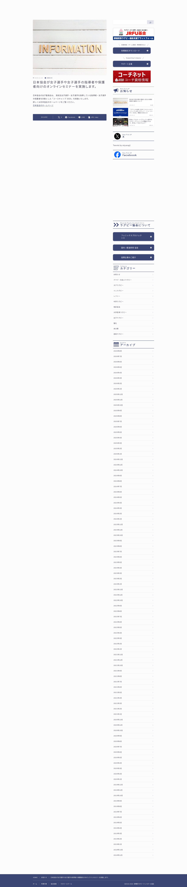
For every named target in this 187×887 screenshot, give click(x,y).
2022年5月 (118, 627)
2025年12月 (118, 394)
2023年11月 (118, 530)
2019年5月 (118, 822)
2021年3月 (118, 703)
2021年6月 (118, 687)
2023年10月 (118, 535)
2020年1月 (118, 779)
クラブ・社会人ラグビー (123, 280)
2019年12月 (118, 785)
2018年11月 (118, 855)
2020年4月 (118, 763)
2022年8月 (118, 611)
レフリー (117, 296)
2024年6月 (118, 492)
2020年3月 (118, 768)
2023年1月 (118, 584)
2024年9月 (118, 475)
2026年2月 (118, 383)
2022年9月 (118, 606)
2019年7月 (118, 812)
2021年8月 (118, 676)
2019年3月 (118, 833)
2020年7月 (118, 747)
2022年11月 (118, 595)
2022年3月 (118, 638)
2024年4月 (118, 503)
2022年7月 (118, 616)
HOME (35, 877)
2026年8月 (118, 351)
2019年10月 (118, 795)
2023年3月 (118, 573)
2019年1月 (118, 844)
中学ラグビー (118, 301)
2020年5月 (118, 757)
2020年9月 (118, 736)
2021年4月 (118, 698)
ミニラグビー (118, 291)
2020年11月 (118, 725)
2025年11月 (118, 400)
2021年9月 (118, 671)
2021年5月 (118, 692)
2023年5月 (118, 562)
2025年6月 (118, 427)
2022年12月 (118, 589)
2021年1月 (118, 714)
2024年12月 (118, 459)
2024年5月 (118, 497)
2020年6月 (118, 752)
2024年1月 (118, 519)
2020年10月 (118, 730)
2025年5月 (118, 432)
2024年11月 (118, 465)
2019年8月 (118, 806)
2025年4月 (118, 438)
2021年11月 (118, 660)
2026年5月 (118, 367)
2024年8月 (118, 481)
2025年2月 (118, 448)
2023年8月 (118, 546)
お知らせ (49, 78)
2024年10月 (118, 470)
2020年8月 (118, 741)
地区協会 (117, 307)
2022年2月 (118, 644)
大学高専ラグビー (120, 312)
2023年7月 (118, 551)
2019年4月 (118, 828)
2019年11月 (118, 790)
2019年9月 (118, 801)
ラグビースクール (66, 884)
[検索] (150, 22)
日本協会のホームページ (43, 105)
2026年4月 (118, 373)
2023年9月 (118, 541)
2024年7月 (118, 486)
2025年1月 (118, 454)
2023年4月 (118, 568)
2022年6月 (118, 622)
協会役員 (54, 884)
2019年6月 (118, 817)
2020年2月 (118, 774)
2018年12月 (118, 850)
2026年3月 (118, 378)
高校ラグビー (118, 334)
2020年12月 (118, 720)
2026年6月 (118, 362)
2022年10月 (118, 600)
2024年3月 (118, 508)
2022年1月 (118, 649)
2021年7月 (118, 682)
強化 (115, 323)
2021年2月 (118, 709)
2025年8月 (118, 416)
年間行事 (44, 884)
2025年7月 (118, 421)
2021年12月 (118, 654)
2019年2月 (118, 839)
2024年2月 (118, 513)
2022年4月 (118, 633)
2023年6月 (118, 557)
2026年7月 (118, 356)
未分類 (116, 329)
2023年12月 (118, 524)
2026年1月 (118, 389)
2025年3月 (118, 443)
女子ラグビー (118, 318)
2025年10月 (118, 405)
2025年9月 (118, 410)
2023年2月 (118, 579)
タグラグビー (118, 285)
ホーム (35, 884)
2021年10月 (118, 665)
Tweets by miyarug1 (122, 145)
